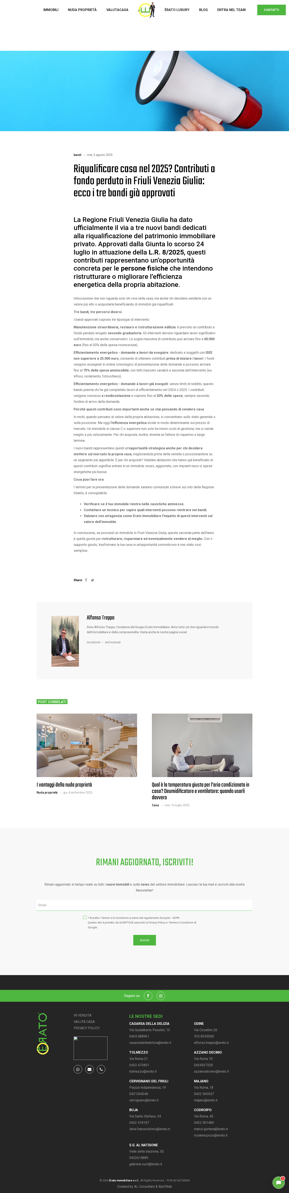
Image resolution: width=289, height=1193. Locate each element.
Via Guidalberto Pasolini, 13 (149, 1030)
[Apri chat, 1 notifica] (278, 1182)
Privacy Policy (157, 922)
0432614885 (138, 1158)
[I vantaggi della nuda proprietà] (87, 745)
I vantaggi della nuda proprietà (64, 785)
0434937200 (203, 1065)
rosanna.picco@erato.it (210, 1135)
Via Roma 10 (203, 1059)
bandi (77, 155)
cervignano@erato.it (143, 1100)
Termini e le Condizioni (115, 917)
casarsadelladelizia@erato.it (150, 1043)
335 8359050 (204, 1036)
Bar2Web (165, 1187)
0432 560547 (204, 1094)
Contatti (271, 10)
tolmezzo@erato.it (143, 1071)
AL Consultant (144, 1187)
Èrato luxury (177, 10)
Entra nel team (231, 10)
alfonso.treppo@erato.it (211, 1043)
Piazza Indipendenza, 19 (147, 1088)
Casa (155, 805)
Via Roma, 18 (203, 1088)
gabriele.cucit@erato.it (145, 1164)
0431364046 (138, 1094)
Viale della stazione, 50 (146, 1151)
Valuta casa (84, 1022)
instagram (113, 642)
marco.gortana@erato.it (211, 1129)
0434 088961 (139, 1036)
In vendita (82, 1015)
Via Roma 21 (138, 1059)
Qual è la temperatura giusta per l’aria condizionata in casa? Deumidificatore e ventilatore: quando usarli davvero (200, 791)
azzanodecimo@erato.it (211, 1071)
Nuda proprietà (82, 10)
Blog (203, 10)
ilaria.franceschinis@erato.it (149, 1129)
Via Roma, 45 (203, 1116)
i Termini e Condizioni (180, 922)
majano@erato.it (205, 1100)
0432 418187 (139, 1123)
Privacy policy (87, 1028)
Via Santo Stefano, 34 (145, 1116)
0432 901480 (204, 1123)
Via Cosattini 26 (205, 1030)
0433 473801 (139, 1065)
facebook (93, 642)
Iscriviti (144, 940)
